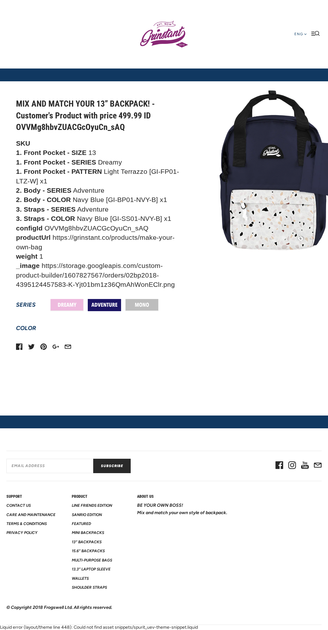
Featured (81, 523)
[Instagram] (292, 465)
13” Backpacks (87, 542)
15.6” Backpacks (88, 551)
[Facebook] (279, 465)
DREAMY (67, 305)
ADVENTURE (104, 305)
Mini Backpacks (88, 532)
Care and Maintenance (30, 515)
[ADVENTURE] (104, 305)
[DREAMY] (67, 305)
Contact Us (18, 505)
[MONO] (142, 305)
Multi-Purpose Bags (92, 560)
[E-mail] (318, 465)
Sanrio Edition (87, 515)
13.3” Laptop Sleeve (91, 569)
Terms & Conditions (26, 523)
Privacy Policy (21, 532)
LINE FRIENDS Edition (92, 505)
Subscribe (112, 466)
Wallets (80, 578)
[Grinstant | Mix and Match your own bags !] (164, 34)
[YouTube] (305, 465)
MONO (142, 305)
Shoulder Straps (89, 587)
